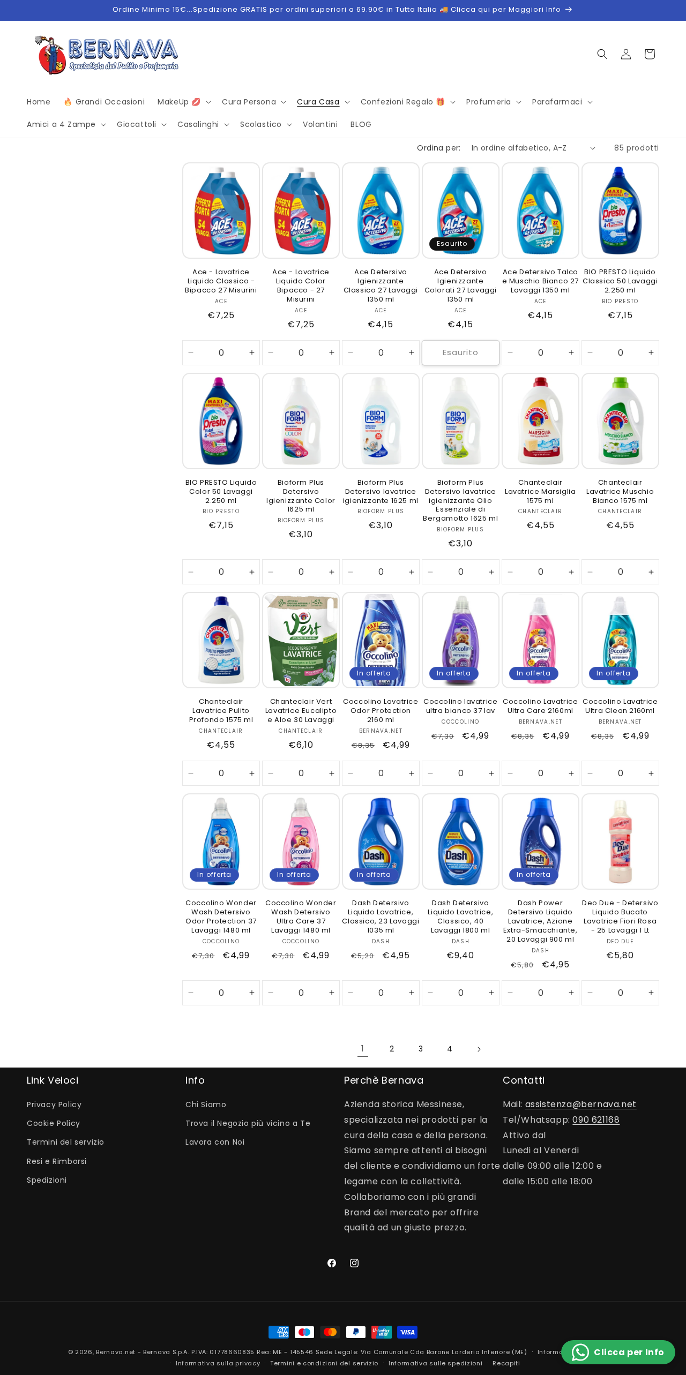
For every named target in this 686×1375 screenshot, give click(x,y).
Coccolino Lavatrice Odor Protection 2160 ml (380, 711)
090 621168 (596, 1120)
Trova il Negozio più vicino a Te (247, 1123)
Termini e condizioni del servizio (324, 1363)
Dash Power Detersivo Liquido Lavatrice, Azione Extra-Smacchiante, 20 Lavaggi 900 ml (540, 921)
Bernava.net (116, 1352)
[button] (183, 102)
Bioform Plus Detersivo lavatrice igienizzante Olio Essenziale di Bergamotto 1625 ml (460, 500)
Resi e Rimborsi (57, 1161)
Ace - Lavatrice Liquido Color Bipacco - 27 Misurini (301, 286)
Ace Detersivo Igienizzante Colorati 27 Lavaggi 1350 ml (460, 286)
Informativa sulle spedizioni (436, 1363)
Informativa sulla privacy (218, 1363)
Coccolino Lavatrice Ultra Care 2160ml (540, 706)
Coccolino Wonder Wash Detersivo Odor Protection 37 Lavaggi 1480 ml (221, 917)
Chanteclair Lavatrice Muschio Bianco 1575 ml (620, 492)
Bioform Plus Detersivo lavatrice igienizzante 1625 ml (381, 492)
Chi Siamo (205, 1104)
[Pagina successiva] (478, 1049)
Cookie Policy (53, 1123)
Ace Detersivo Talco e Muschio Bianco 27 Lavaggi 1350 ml (540, 281)
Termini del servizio (66, 1142)
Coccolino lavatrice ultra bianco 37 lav (460, 706)
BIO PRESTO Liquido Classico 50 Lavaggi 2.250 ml (620, 281)
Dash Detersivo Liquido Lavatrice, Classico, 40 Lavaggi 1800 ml (460, 917)
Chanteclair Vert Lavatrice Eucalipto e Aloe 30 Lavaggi (301, 711)
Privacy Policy (54, 1104)
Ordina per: (438, 147)
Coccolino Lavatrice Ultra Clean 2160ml (620, 706)
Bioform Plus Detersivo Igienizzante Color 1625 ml (300, 496)
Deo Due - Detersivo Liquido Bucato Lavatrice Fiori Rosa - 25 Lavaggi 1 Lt (620, 917)
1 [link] (362, 1048)
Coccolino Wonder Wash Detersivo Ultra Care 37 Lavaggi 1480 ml (301, 917)
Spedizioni (47, 1180)
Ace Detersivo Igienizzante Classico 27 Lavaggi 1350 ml (381, 286)
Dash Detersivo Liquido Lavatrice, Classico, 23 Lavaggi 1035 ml (380, 917)
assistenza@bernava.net (581, 1104)
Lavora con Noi (214, 1142)
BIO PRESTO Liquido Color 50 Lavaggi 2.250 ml (221, 492)
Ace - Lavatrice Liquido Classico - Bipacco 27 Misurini (221, 281)
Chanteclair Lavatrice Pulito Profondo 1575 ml (221, 711)
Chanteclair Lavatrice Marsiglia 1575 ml (540, 492)
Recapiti (506, 1363)
